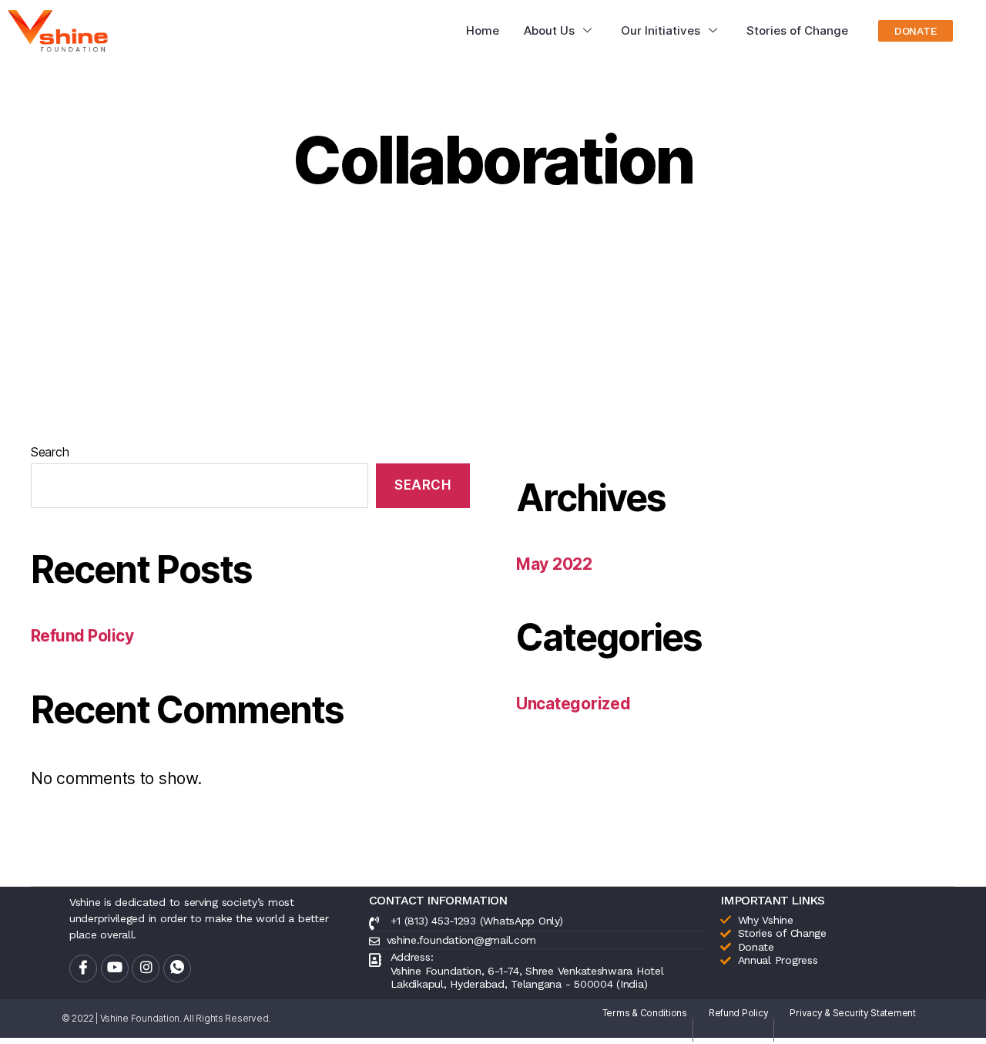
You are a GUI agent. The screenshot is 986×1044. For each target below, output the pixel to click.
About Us (549, 30)
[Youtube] (115, 968)
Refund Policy (82, 635)
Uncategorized (573, 703)
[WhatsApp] (177, 968)
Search (50, 452)
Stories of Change (797, 30)
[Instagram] (145, 968)
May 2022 (554, 564)
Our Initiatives (660, 30)
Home (482, 30)
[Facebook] (83, 968)
